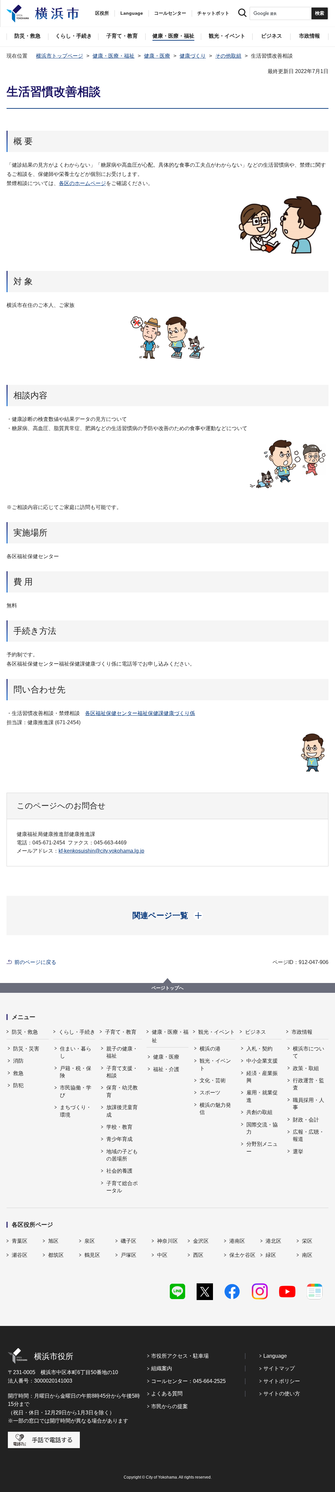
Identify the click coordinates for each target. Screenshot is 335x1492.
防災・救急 (25, 1032)
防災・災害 (26, 1048)
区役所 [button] (102, 13)
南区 (307, 1255)
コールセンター (170, 13)
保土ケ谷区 (242, 1255)
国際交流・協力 (262, 1128)
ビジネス (255, 1032)
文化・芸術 (213, 1080)
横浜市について (308, 1052)
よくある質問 (167, 1393)
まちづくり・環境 (75, 1111)
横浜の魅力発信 (215, 1108)
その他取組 (228, 56)
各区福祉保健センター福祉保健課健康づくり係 (140, 713)
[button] (167, 915)
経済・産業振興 (262, 1076)
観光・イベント (216, 1032)
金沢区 (201, 1241)
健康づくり (193, 56)
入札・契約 (259, 1048)
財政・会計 (306, 1120)
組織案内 (161, 1368)
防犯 (18, 1085)
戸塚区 (128, 1255)
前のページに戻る (35, 962)
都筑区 (56, 1255)
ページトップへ (167, 988)
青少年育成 (119, 1139)
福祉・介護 (166, 1069)
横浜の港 (210, 1048)
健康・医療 (157, 56)
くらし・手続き (77, 1032)
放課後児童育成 (122, 1111)
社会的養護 (119, 1171)
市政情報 (301, 1032)
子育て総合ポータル (122, 1186)
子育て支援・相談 (122, 1072)
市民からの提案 (169, 1406)
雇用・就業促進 (262, 1096)
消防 (18, 1061)
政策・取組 (306, 1068)
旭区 (53, 1241)
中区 (162, 1255)
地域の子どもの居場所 (122, 1155)
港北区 (273, 1241)
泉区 (89, 1241)
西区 (198, 1255)
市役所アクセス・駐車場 (180, 1356)
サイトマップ (279, 1368)
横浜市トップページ (59, 56)
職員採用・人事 (308, 1103)
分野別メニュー (262, 1147)
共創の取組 (259, 1112)
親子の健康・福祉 (122, 1052)
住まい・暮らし (75, 1052)
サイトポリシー (281, 1381)
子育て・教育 (120, 1032)
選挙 (298, 1151)
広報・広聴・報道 (308, 1135)
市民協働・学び (75, 1091)
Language (275, 1356)
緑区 (271, 1255)
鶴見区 (92, 1255)
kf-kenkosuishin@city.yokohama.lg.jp (101, 851)
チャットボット (213, 13)
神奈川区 (167, 1241)
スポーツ (210, 1092)
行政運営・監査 (308, 1084)
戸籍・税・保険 (75, 1072)
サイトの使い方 (281, 1393)
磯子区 (128, 1241)
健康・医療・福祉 (113, 56)
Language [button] (131, 13)
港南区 (237, 1241)
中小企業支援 (262, 1061)
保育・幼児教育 (122, 1091)
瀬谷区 (19, 1255)
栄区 (307, 1241)
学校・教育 (119, 1127)
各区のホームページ (82, 183)
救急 (18, 1073)
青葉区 (19, 1241)
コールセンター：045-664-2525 (188, 1381)
